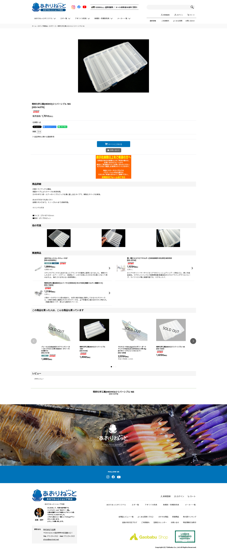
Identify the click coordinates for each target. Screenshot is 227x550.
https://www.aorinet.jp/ (114, 445)
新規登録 (166, 15)
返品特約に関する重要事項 (44, 137)
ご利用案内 (165, 21)
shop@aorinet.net (51, 539)
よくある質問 (177, 21)
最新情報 (153, 21)
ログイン (180, 15)
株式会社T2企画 (49, 529)
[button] (34, 341)
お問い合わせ (190, 21)
